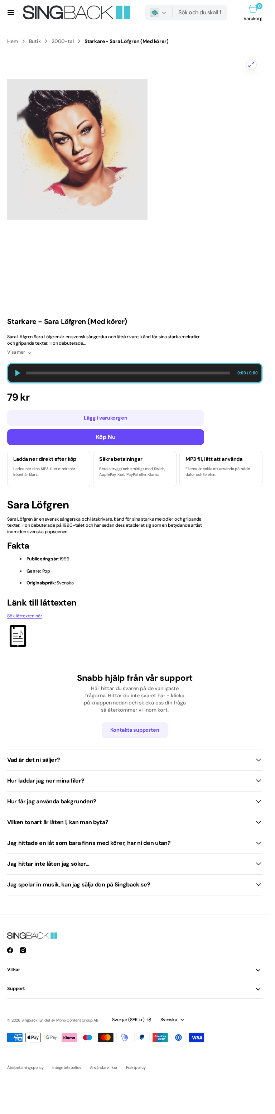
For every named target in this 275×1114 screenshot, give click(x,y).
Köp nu (106, 437)
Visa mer (16, 352)
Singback (29, 1020)
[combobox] (200, 12)
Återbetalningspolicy (25, 1067)
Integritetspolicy (66, 1067)
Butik (35, 41)
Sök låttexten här (24, 616)
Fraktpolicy (136, 1067)
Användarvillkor (103, 1067)
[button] (11, 12)
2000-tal (63, 41)
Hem (12, 41)
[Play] (17, 373)
